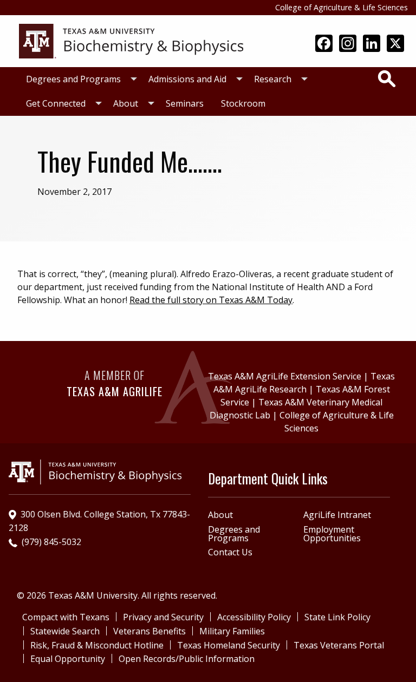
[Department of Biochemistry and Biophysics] (131, 40)
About (125, 103)
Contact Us (230, 552)
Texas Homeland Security (228, 645)
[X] (395, 44)
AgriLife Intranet (337, 514)
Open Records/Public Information (187, 659)
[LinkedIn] (372, 44)
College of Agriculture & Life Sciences (341, 7)
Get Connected (56, 103)
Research (272, 79)
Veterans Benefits (149, 631)
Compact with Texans (65, 617)
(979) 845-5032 (51, 542)
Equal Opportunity (67, 659)
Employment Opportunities (332, 533)
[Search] (387, 78)
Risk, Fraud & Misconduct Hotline (97, 645)
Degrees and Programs (73, 79)
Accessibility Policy (254, 617)
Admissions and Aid (187, 79)
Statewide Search (65, 631)
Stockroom (243, 103)
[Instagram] (348, 44)
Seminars (185, 103)
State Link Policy (337, 617)
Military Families (232, 631)
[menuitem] (78, 79)
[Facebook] (324, 44)
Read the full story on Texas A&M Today (210, 300)
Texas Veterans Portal (339, 645)
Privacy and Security (163, 617)
